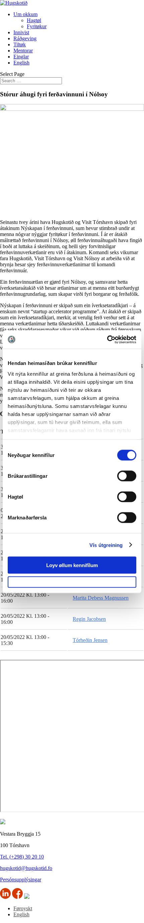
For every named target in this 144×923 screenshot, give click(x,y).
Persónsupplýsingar (20, 879)
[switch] (126, 476)
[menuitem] (21, 62)
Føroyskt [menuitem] (22, 908)
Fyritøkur (37, 26)
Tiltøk (19, 44)
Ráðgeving (25, 38)
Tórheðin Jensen (90, 640)
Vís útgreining (106, 545)
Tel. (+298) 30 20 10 (22, 857)
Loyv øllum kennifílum (72, 565)
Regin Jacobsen (89, 619)
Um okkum (25, 14)
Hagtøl (34, 20)
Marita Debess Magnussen (101, 598)
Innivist (21, 32)
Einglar (21, 56)
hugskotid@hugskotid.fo (26, 868)
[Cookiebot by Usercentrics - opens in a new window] (107, 339)
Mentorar (23, 50)
